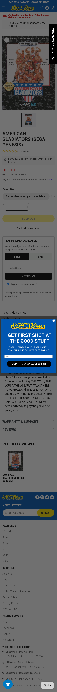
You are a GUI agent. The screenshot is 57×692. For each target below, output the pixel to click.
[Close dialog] (54, 320)
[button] (28, 337)
